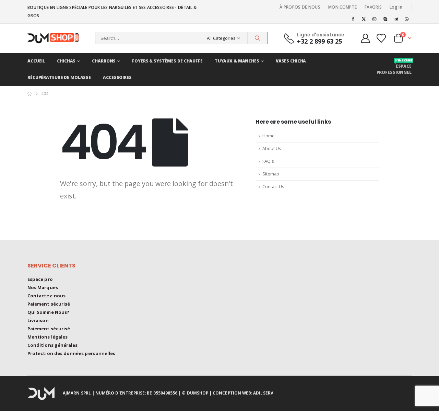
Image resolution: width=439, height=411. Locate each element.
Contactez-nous (46, 296)
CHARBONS (104, 61)
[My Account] (365, 38)
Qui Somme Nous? (48, 312)
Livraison (38, 320)
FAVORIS (373, 7)
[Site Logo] (56, 38)
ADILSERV (263, 393)
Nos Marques (42, 287)
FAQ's (268, 161)
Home (268, 136)
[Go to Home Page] (29, 94)
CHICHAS (66, 61)
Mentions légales (47, 337)
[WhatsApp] (406, 18)
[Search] (257, 38)
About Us (271, 148)
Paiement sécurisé (48, 304)
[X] (363, 18)
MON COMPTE (342, 7)
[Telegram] (396, 18)
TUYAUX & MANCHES (237, 61)
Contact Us (273, 187)
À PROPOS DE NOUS (300, 7)
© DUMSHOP (195, 393)
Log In (396, 7)
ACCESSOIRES (117, 77)
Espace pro (40, 279)
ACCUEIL (36, 61)
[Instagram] (374, 18)
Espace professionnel (394, 66)
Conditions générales (52, 345)
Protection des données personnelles (71, 353)
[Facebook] (352, 18)
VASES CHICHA (291, 61)
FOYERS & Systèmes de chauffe (167, 61)
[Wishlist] (381, 38)
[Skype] (385, 18)
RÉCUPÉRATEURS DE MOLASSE (59, 77)
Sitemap (270, 174)
